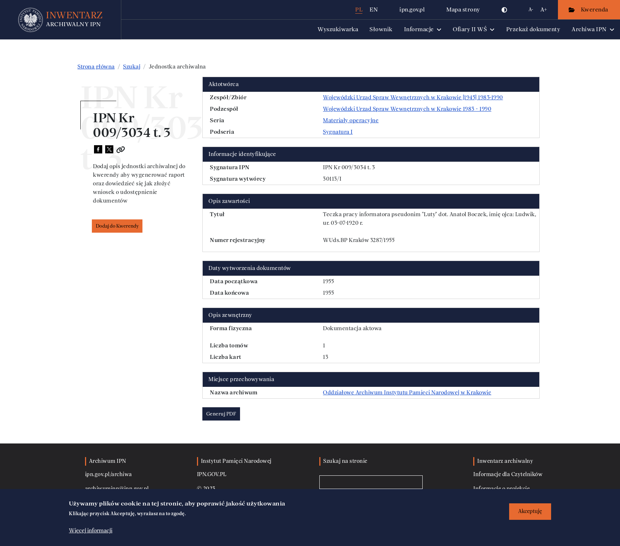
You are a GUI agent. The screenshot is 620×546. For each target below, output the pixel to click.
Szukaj (131, 67)
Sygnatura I (338, 132)
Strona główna (96, 67)
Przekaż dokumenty (533, 29)
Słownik (381, 29)
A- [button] (531, 9)
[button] (504, 9)
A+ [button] (543, 9)
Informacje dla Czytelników (507, 474)
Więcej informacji (90, 531)
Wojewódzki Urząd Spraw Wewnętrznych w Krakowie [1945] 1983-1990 (413, 97)
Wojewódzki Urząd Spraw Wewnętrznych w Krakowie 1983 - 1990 (407, 109)
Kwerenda (595, 9)
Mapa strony (463, 9)
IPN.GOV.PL (212, 474)
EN (374, 9)
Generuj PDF (221, 413)
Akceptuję (530, 511)
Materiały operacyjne (351, 120)
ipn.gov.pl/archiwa (108, 474)
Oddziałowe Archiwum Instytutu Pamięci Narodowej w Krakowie (407, 393)
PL (358, 9)
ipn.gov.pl (412, 9)
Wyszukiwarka (338, 29)
